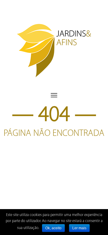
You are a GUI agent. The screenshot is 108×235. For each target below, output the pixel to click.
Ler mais (79, 228)
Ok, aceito (53, 228)
